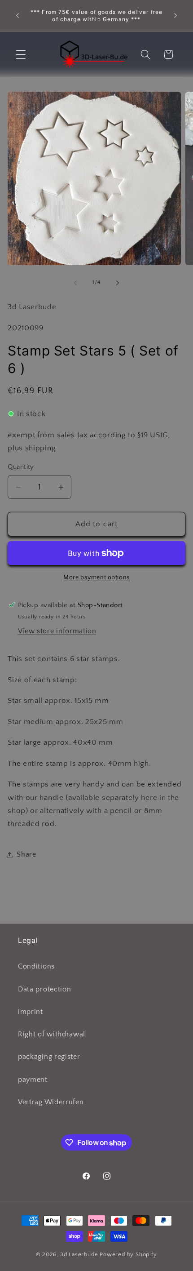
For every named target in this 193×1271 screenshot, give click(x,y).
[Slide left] (75, 283)
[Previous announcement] (17, 16)
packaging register (49, 1057)
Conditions (36, 966)
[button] (20, 54)
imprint (30, 1012)
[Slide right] (117, 283)
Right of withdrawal (51, 1034)
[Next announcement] (175, 16)
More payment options (96, 577)
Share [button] (26, 854)
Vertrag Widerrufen (50, 1102)
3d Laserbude (79, 1254)
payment (33, 1079)
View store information (57, 631)
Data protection (44, 989)
